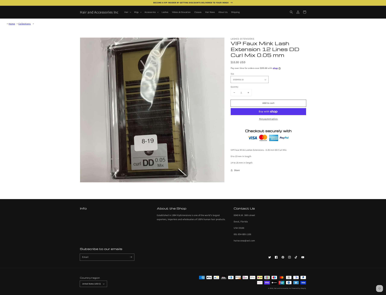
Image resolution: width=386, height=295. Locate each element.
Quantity (234, 86)
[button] (291, 12)
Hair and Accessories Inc (282, 288)
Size (232, 74)
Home (12, 23)
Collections (24, 23)
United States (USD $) (91, 283)
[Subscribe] (131, 257)
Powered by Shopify (299, 288)
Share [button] (237, 170)
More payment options (268, 119)
